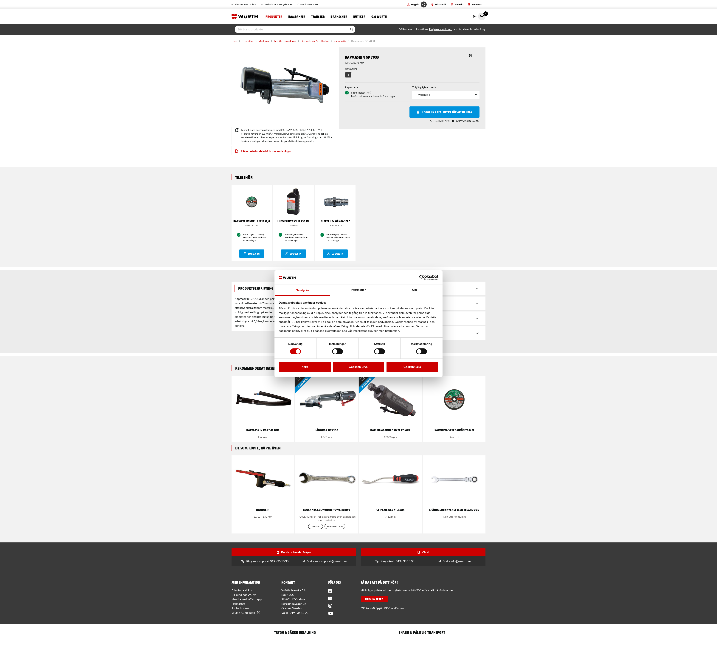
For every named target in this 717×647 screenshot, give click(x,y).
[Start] (246, 16)
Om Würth (379, 16)
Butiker (359, 16)
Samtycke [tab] (302, 290)
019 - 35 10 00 (299, 612)
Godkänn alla (412, 366)
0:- (479, 15)
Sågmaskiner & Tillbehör (315, 41)
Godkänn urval (358, 366)
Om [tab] (414, 289)
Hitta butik (440, 4)
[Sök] (351, 29)
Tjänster (318, 16)
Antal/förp (351, 68)
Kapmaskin (340, 41)
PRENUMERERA (374, 599)
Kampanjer (296, 16)
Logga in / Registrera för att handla (447, 112)
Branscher (338, 16)
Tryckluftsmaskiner (285, 41)
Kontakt (459, 4)
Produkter (274, 16)
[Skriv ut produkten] (470, 55)
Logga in (415, 4)
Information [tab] (358, 289)
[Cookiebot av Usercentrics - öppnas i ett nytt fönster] (422, 277)
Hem (234, 41)
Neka (305, 366)
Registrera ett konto (440, 29)
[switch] (337, 351)
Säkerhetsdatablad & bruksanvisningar (266, 151)
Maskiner (263, 41)
